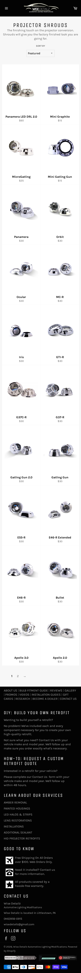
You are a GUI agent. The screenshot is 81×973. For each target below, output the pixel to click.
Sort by (40, 46)
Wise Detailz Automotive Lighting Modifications (40, 946)
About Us (10, 690)
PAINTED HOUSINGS (17, 808)
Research (22, 698)
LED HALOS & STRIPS (18, 814)
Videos (24, 694)
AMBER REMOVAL (15, 802)
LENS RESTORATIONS (18, 820)
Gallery (70, 690)
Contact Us (68, 698)
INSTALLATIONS (14, 826)
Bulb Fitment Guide (33, 690)
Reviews (56, 690)
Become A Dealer (45, 698)
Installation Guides (46, 694)
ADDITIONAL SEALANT (18, 832)
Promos (11, 694)
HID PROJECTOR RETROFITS (22, 838)
